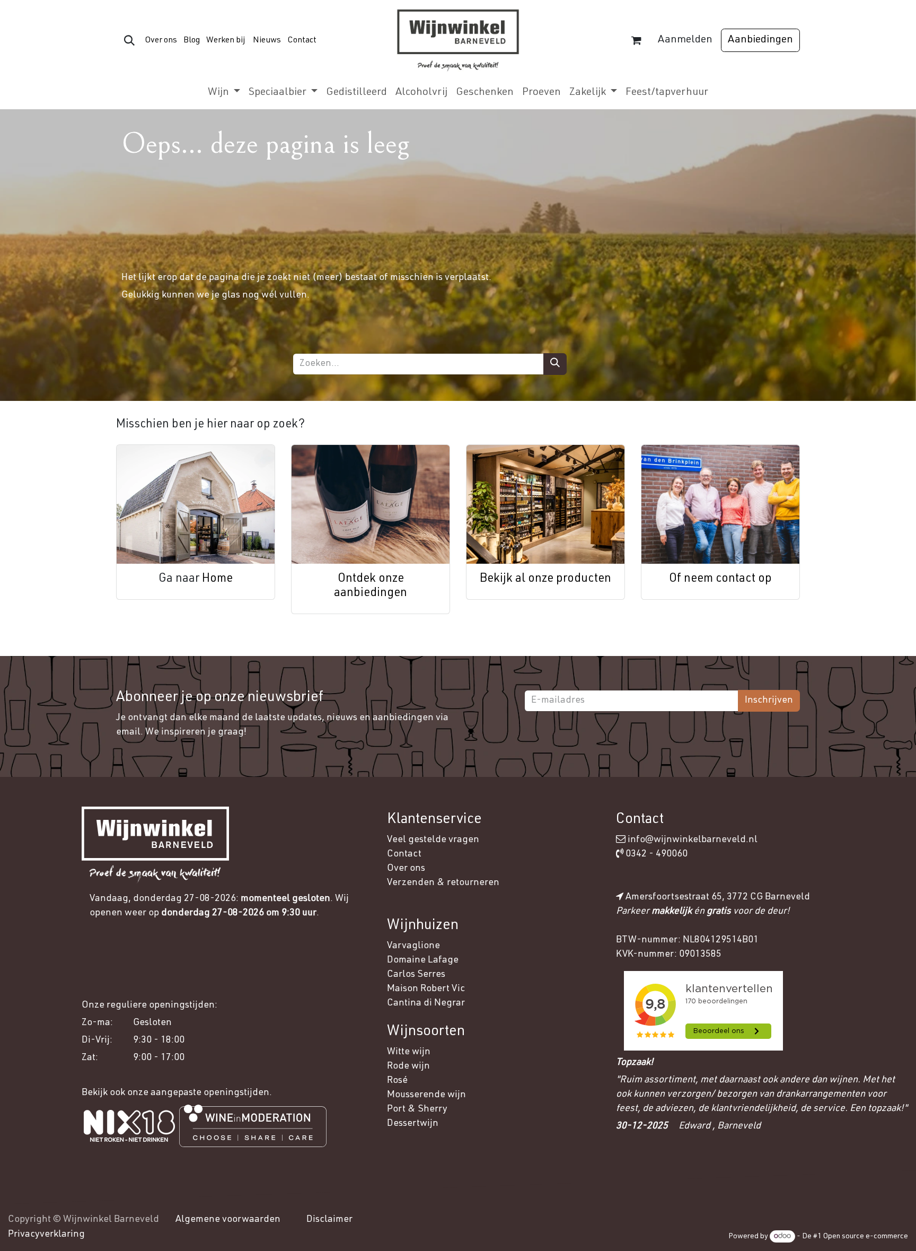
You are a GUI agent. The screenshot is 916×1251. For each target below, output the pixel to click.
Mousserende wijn (426, 1095)
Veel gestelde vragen (433, 840)
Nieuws (267, 41)
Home (217, 579)
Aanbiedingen (760, 40)
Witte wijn (410, 1052)
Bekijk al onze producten (545, 579)
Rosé (397, 1081)
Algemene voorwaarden (227, 1219)
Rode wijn (408, 1066)
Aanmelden (685, 40)
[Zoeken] (555, 364)
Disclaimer (329, 1219)
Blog (191, 41)
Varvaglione (413, 946)
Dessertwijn (412, 1123)
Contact (301, 41)
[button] (129, 40)
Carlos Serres (417, 974)
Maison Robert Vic (426, 989)
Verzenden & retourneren (443, 883)
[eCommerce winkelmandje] (636, 40)
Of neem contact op (720, 579)
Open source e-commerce (865, 1236)
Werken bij (225, 41)
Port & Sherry (417, 1109)
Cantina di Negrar (426, 1003)
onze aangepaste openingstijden (198, 1093)
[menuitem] (224, 93)
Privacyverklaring (46, 1234)
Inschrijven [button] (769, 700)
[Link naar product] (196, 504)
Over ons (161, 41)
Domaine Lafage (424, 960)
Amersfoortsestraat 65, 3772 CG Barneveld (718, 897)
